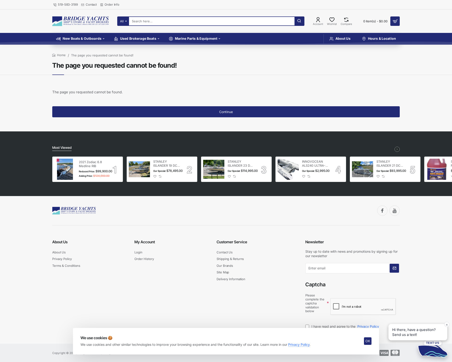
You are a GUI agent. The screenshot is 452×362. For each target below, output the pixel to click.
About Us (60, 242)
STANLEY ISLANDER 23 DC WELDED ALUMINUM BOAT (241, 164)
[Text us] (432, 348)
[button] (155, 176)
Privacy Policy (299, 344)
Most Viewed (62, 148)
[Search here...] (299, 21)
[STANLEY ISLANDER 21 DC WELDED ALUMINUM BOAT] (362, 169)
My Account (144, 242)
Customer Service (232, 242)
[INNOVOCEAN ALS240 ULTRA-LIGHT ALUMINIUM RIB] (288, 169)
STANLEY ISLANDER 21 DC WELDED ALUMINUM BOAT (389, 164)
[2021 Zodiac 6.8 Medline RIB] (65, 169)
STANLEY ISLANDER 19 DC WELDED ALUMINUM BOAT (166, 164)
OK (367, 341)
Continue (226, 112)
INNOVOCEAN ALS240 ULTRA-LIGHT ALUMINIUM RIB (314, 164)
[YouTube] (394, 210)
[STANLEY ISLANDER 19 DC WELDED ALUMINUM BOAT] (139, 169)
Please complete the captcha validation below (314, 303)
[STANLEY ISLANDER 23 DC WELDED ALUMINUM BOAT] (213, 169)
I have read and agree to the (345, 326)
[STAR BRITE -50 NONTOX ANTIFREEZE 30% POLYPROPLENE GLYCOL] (437, 169)
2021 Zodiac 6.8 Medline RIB (90, 164)
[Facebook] (382, 210)
